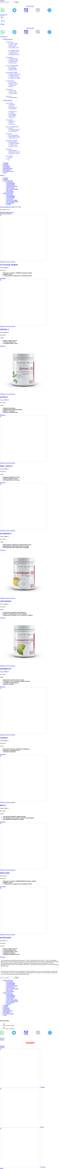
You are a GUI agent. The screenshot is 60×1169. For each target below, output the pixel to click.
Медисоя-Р (12, 121)
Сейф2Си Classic (13, 75)
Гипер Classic (12, 82)
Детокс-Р (11, 106)
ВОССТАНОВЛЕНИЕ (12, 65)
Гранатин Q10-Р (13, 146)
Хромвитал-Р (12, 111)
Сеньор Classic (13, 53)
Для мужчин (9, 89)
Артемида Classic (14, 60)
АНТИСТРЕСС (10, 81)
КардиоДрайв (13, 68)
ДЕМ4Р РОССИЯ (8, 193)
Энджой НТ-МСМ (14, 143)
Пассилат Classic (13, 83)
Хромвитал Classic (14, 51)
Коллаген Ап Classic (14, 78)
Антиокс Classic (13, 43)
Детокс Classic (13, 44)
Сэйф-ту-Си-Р (13, 145)
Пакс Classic (12, 46)
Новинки (5, 178)
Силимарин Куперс (14, 129)
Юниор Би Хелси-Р (14, 151)
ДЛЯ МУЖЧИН (10, 185)
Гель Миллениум (13, 135)
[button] (2, 346)
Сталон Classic (13, 93)
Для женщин (9, 57)
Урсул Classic (12, 90)
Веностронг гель (13, 138)
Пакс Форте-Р (13, 107)
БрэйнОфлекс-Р (13, 142)
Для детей (9, 149)
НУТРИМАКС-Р (5, 533)
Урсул (10, 157)
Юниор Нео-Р (13, 150)
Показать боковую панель (7, 212)
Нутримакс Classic (14, 47)
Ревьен (11, 86)
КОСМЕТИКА (13, 97)
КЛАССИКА (9, 42)
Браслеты (8, 96)
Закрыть (2, 175)
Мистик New (12, 85)
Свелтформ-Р (12, 114)
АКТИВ (8, 204)
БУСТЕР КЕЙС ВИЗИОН (9, 265)
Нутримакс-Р (12, 108)
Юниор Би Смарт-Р (14, 153)
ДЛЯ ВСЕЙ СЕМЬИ (11, 72)
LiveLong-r (12, 124)
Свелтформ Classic (14, 50)
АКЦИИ (5, 179)
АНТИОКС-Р (4, 329)
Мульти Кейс (12, 115)
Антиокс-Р (12, 104)
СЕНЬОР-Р (4, 738)
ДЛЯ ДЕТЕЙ (9, 198)
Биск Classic (12, 67)
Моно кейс (12, 117)
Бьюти (11, 122)
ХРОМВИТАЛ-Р (5, 669)
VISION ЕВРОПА (8, 180)
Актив (8, 158)
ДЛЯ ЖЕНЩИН (10, 183)
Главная (2, 207)
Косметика (9, 133)
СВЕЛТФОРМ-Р (5, 601)
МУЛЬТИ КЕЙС (5, 937)
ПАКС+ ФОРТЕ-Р (6, 466)
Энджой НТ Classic (14, 76)
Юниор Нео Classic (14, 54)
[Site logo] (2, 0)
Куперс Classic (13, 69)
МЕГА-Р (3, 805)
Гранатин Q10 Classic (15, 74)
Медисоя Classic (13, 58)
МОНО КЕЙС (5, 873)
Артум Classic (13, 92)
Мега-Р (11, 128)
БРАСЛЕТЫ (9, 190)
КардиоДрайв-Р (13, 131)
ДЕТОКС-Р (4, 397)
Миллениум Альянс (14, 136)
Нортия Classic (13, 61)
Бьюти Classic (13, 63)
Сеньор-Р (11, 113)
